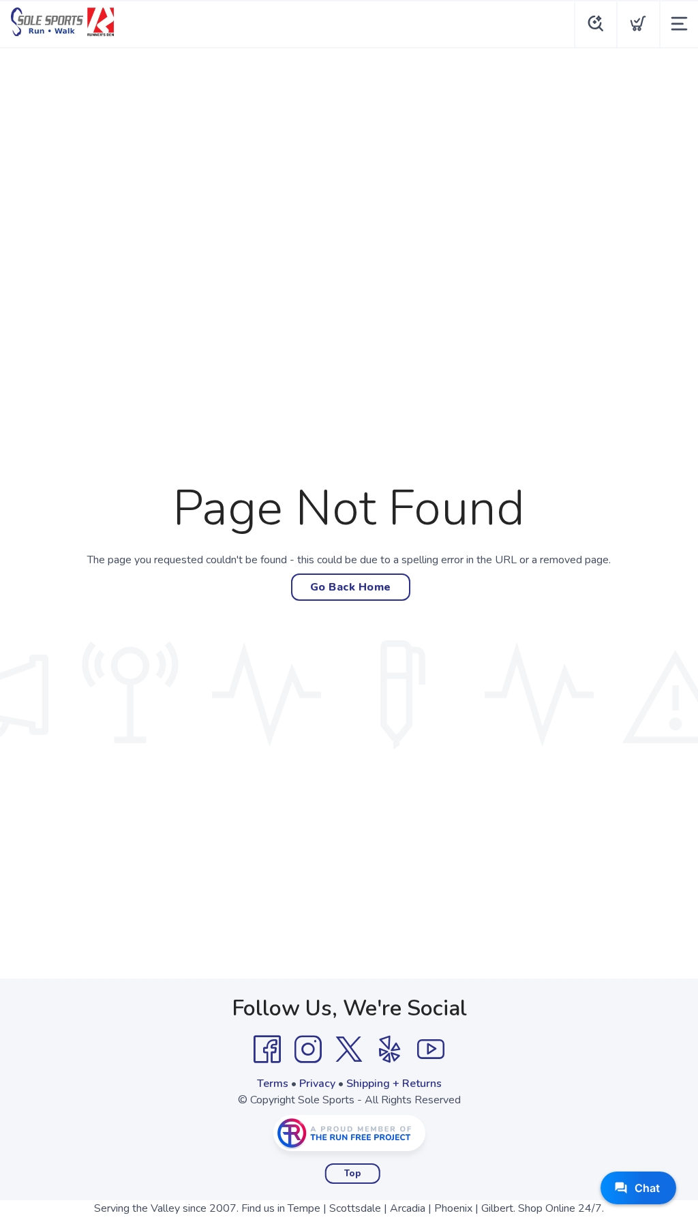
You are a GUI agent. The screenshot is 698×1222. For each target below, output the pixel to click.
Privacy (317, 1083)
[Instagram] (308, 1049)
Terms (272, 1083)
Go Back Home (350, 587)
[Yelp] (389, 1049)
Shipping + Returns (394, 1083)
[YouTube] (430, 1049)
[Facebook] (267, 1049)
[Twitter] (349, 1049)
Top (352, 1173)
